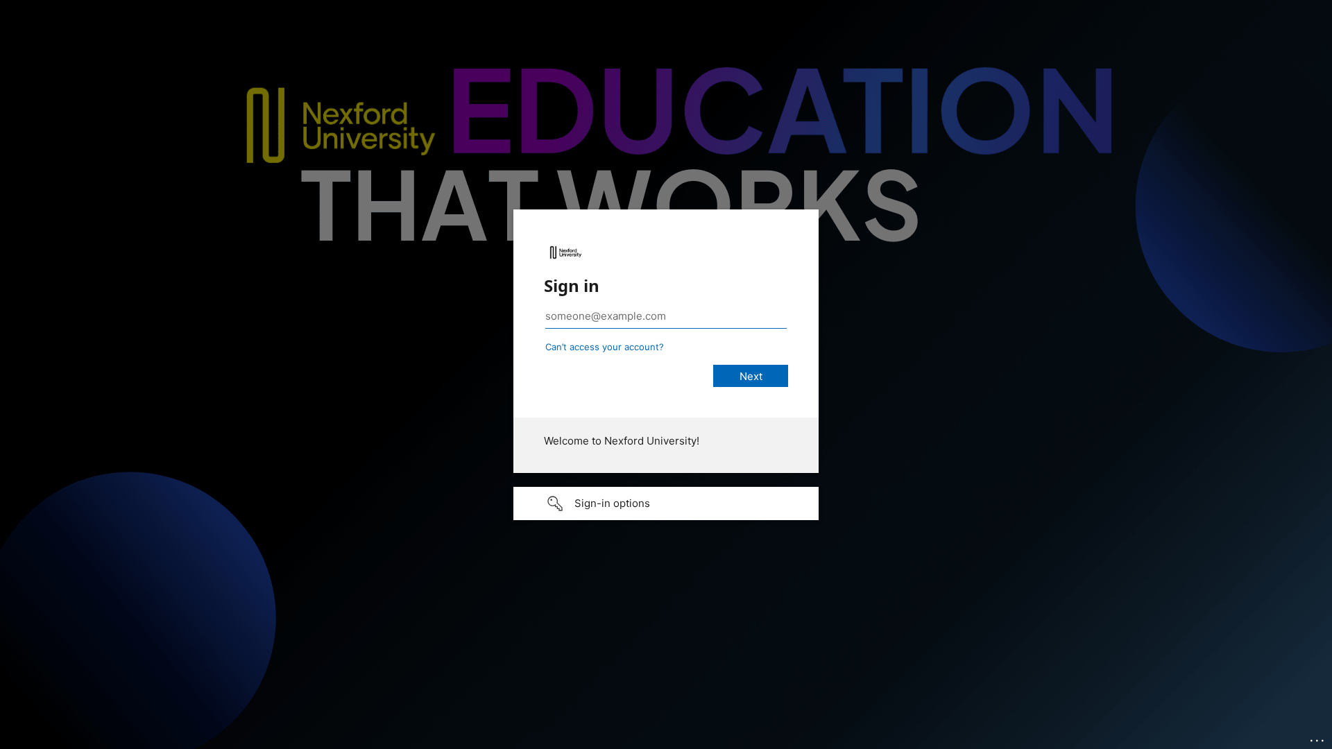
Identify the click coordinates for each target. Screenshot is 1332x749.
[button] (666, 503)
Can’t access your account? (604, 346)
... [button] (1318, 737)
